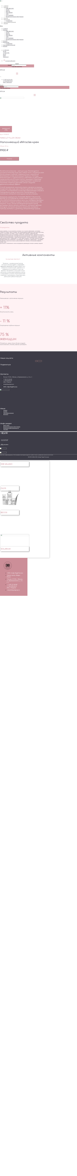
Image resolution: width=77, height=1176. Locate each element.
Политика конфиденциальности (11, 428)
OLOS (7, 10)
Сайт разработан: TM (71, 459)
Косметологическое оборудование (14, 16)
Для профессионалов (10, 22)
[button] (18, 26)
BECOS (8, 11)
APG (7, 14)
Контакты (7, 19)
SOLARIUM (9, 12)
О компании (9, 20)
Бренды (6, 7)
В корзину (9, 158)
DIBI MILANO (10, 8)
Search (9, 65)
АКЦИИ (6, 23)
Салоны (6, 18)
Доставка (5, 429)
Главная (6, 5)
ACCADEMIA (9, 15)
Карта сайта (6, 425)
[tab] (22, 229)
